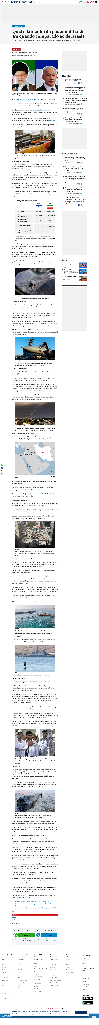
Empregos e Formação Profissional (41, 968)
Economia (4, 967)
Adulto (35, 971)
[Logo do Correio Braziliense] (22, 1)
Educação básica (21, 956)
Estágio (19, 964)
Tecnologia (4, 988)
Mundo (20, 46)
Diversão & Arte (5, 972)
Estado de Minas (85, 984)
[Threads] (96, 2)
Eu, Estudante (22, 955)
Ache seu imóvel (53, 956)
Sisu (19, 977)
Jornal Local (84, 960)
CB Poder (84, 963)
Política (3, 961)
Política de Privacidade (6, 996)
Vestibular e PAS (21, 975)
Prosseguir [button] (81, 1013)
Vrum (68, 955)
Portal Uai (84, 986)
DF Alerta (84, 958)
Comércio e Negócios (38, 976)
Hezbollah (52, 120)
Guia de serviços (53, 969)
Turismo (3, 990)
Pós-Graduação (21, 982)
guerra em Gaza (35, 118)
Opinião (3, 982)
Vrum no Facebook (70, 972)
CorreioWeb (38, 955)
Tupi (83, 992)
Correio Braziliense (8, 955)
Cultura (19, 972)
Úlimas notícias (53, 967)
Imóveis (35, 963)
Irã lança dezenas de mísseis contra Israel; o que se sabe (32, 902)
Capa (3, 956)
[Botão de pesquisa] (9, 2)
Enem (19, 967)
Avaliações (68, 964)
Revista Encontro (88, 968)
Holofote (3, 985)
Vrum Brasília (85, 966)
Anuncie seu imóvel (54, 959)
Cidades (3, 959)
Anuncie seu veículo (70, 959)
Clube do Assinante (38, 991)
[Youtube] (91, 2)
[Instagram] (88, 2)
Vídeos (67, 967)
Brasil (3, 964)
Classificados (38, 959)
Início (14, 46)
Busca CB (36, 988)
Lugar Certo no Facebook (55, 980)
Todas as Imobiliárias (54, 982)
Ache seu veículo (69, 956)
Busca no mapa (53, 961)
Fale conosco (20, 985)
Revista (84, 973)
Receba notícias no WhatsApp (26, 934)
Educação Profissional (22, 980)
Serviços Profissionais (38, 974)
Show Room (52, 972)
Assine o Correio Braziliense (40, 994)
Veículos (35, 966)
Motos (67, 969)
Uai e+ (83, 989)
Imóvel (52, 955)
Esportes (3, 975)
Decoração (52, 975)
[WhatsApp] (80, 2)
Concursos (21, 988)
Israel (18, 923)
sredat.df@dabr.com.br (49, 941)
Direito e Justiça (5, 977)
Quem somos (4, 993)
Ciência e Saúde (5, 980)
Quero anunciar (37, 961)
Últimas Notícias (21, 969)
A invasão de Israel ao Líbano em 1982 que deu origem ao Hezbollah (36, 908)
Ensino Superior (21, 959)
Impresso (37, 979)
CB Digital (36, 986)
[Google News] (93, 2)
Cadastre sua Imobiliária (55, 985)
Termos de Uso (5, 998)
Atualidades (84, 975)
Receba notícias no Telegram (48, 934)
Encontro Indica (85, 978)
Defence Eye (41, 439)
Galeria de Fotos (53, 977)
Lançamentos (53, 964)
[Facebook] (82, 2)
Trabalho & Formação (22, 961)
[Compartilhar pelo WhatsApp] (81, 83)
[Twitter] (85, 2)
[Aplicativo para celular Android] (87, 1003)
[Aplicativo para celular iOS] (87, 998)
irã (14, 923)
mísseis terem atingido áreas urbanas (38, 110)
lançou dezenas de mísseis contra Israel (28, 99)
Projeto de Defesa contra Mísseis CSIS (35, 494)
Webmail (36, 956)
